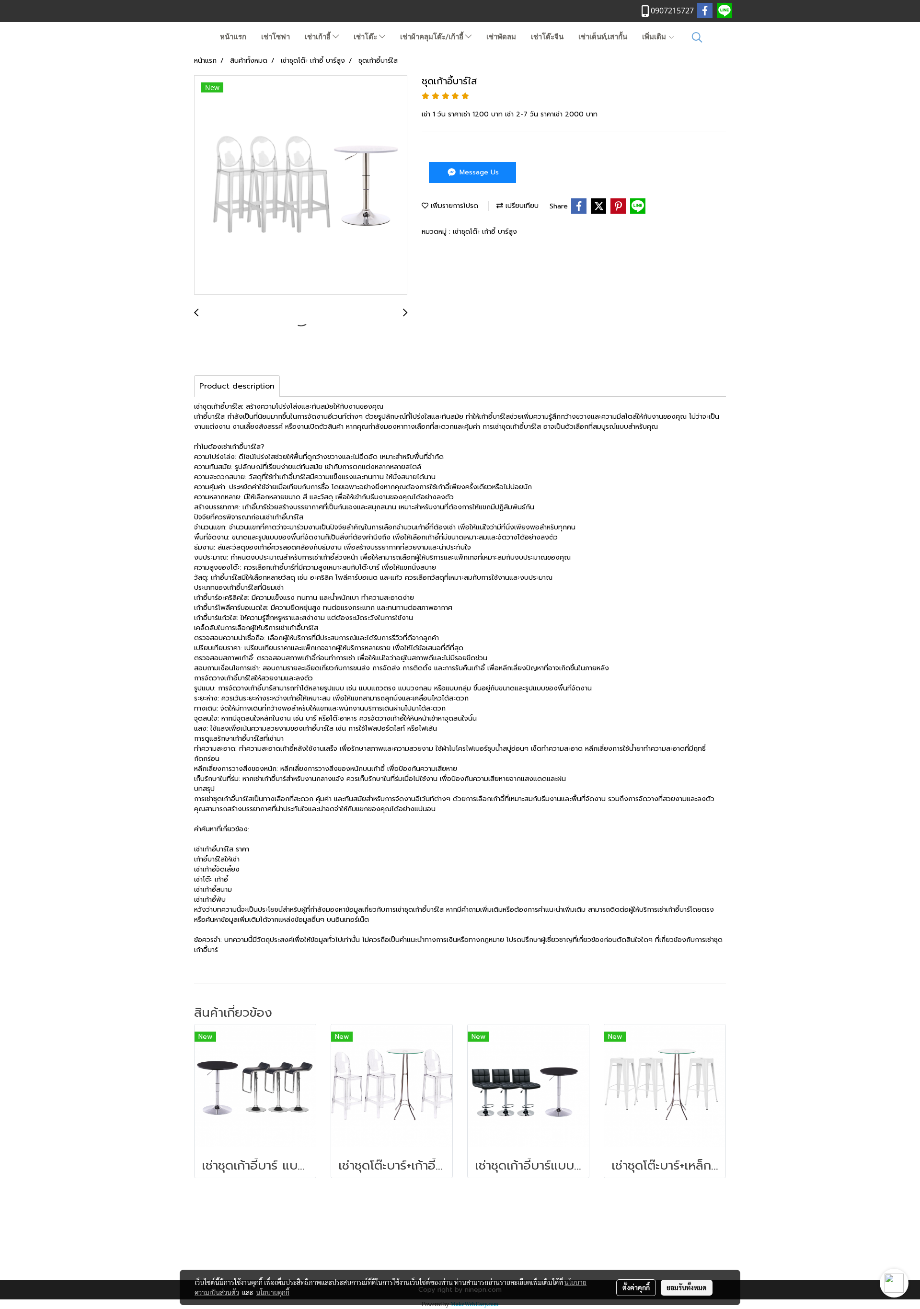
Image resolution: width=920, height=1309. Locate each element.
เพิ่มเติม (655, 37)
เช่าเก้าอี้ (319, 37)
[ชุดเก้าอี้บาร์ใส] (301, 185)
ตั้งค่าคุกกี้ (636, 1287)
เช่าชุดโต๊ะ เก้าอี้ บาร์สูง (485, 232)
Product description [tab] (237, 386)
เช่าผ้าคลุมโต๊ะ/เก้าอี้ (432, 37)
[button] (697, 37)
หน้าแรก (233, 37)
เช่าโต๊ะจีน (547, 37)
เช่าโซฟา (275, 37)
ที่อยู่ (460, 1245)
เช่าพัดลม (501, 37)
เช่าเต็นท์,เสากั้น (602, 37)
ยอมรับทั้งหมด (687, 1287)
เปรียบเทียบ (521, 206)
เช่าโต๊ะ (366, 37)
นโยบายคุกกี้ (272, 1292)
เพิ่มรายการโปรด (453, 206)
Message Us (478, 172)
